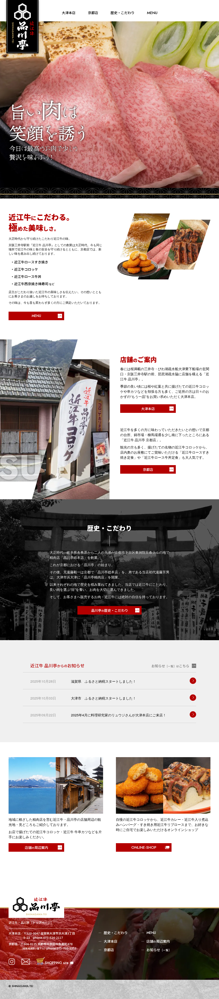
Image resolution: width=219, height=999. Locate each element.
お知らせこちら (170, 665)
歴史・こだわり (123, 12)
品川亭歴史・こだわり (109, 610)
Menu (152, 13)
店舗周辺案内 (158, 941)
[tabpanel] (109, 104)
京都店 (93, 12)
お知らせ (158, 949)
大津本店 (68, 12)
